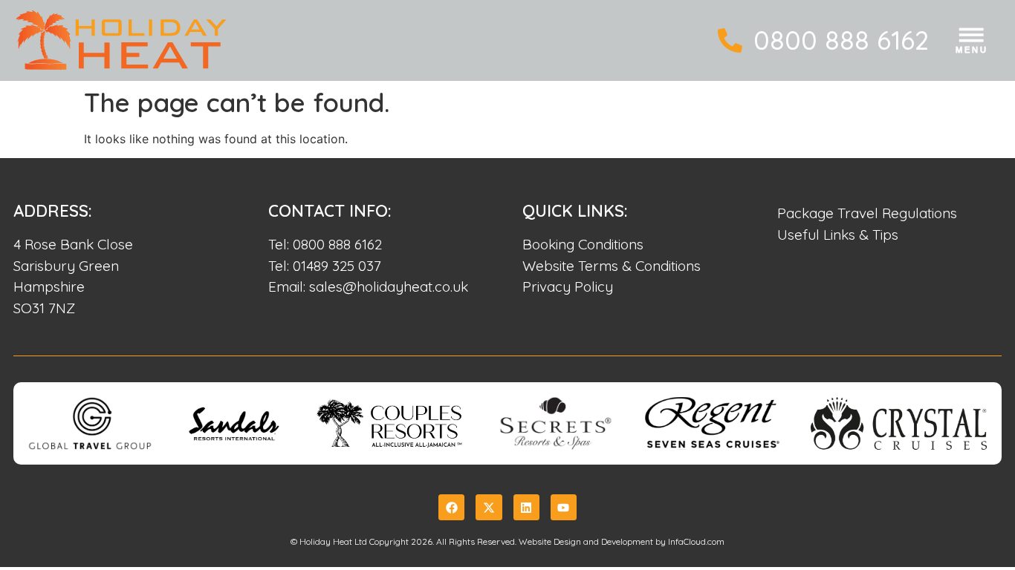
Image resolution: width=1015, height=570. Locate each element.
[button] (972, 43)
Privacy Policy (567, 286)
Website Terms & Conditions (611, 266)
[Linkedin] (526, 507)
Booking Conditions (582, 244)
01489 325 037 (337, 266)
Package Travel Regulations (867, 213)
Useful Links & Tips (837, 234)
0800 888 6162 (841, 40)
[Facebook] (451, 507)
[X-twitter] (489, 507)
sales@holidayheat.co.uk (388, 286)
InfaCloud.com (696, 541)
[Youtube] (564, 507)
